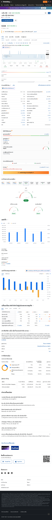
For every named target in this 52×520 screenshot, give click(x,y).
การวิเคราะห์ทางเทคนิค (8, 179)
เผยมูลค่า (47, 72)
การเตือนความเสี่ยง (23, 511)
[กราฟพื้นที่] (5, 43)
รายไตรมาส (7, 273)
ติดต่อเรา (28, 484)
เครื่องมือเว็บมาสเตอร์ (5, 487)
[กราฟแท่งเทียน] (2, 43)
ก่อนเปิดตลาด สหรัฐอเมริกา (21, 5)
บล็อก (2, 479)
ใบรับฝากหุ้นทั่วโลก (40, 5)
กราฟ (6, 36)
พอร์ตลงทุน (3, 484)
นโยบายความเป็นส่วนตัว (14, 511)
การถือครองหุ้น (6, 356)
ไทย (49, 351)
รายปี (3, 273)
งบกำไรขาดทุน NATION (8, 270)
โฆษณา (28, 482)
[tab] (8, 183)
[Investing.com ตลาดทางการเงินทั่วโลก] (7, 2)
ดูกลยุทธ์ (35, 31)
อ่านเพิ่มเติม (4, 339)
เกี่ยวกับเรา (29, 479)
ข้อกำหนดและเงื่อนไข (5, 511)
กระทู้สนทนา (23, 36)
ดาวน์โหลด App (4, 482)
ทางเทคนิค (17, 36)
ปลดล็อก (20, 325)
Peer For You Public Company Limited (10, 384)
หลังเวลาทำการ (31, 5)
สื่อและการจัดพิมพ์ (46, 343)
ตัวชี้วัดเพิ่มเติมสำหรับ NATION (44, 85)
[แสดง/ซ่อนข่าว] (30, 43)
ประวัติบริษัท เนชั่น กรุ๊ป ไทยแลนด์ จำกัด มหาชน (15, 331)
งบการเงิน (11, 36)
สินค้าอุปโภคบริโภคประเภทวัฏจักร (43, 346)
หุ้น (2, 5)
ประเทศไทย (6, 5)
